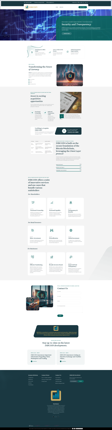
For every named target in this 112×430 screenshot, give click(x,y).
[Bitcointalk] (85, 2)
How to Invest (30, 381)
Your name (59, 291)
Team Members (58, 377)
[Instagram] (83, 2)
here (50, 133)
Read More (35, 361)
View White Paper (67, 32)
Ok (72, 428)
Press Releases (30, 384)
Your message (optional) (61, 305)
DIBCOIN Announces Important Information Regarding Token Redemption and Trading (41, 356)
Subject (58, 301)
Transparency (30, 377)
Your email (59, 296)
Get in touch (82, 7)
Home (57, 7)
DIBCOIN (38, 352)
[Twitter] (56, 417)
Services (61, 7)
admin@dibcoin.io (51, 2)
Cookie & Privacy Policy (79, 428)
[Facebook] (78, 2)
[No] (110, 428)
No (74, 428)
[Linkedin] (81, 2)
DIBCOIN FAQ (30, 379)
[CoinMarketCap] (87, 2)
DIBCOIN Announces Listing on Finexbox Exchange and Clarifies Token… (70, 356)
